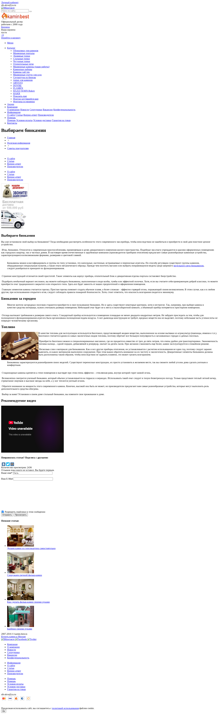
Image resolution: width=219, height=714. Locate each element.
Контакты (12, 123)
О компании (13, 109)
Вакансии (48, 109)
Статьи (19, 115)
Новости (24, 109)
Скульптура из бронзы (24, 77)
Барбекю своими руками (19, 629)
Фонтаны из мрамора (24, 101)
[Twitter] (8, 464)
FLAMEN (18, 88)
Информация (13, 112)
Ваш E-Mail (7, 478)
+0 (2, 35)
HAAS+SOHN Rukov (24, 91)
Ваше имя (6, 473)
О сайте (11, 115)
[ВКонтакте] (3, 464)
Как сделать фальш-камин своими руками (28, 602)
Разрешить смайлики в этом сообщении (25, 512)
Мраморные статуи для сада (27, 74)
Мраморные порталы (24, 53)
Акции (10, 104)
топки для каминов (23, 80)
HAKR (16, 93)
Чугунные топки (21, 61)
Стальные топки (21, 58)
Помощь (11, 117)
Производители (46, 115)
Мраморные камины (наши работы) (31, 66)
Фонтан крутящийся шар (25, 99)
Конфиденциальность (64, 109)
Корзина (5, 27)
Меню (10, 43)
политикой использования (65, 708)
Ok (3, 711)
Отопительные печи (23, 64)
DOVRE (17, 85)
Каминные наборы (22, 69)
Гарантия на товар (61, 120)
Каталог (11, 48)
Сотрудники (36, 109)
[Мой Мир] (12, 464)
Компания (12, 107)
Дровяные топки (21, 56)
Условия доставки (42, 120)
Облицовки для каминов (25, 50)
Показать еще (20, 96)
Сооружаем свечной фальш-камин (24, 575)
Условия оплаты (24, 120)
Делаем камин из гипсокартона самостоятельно (31, 548)
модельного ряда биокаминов (189, 265)
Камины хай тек (21, 72)
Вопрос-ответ (30, 115)
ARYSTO (18, 83)
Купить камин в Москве (13, 636)
